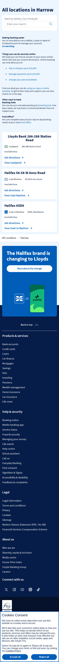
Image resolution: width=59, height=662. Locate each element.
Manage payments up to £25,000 (24, 73)
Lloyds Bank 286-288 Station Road (29, 138)
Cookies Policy (13, 651)
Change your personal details (23, 79)
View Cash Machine (15, 195)
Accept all (15, 657)
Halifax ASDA (14, 205)
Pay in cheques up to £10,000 (22, 68)
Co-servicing (8, 46)
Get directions (14, 157)
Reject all (44, 657)
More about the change (29, 268)
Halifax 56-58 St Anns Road (24, 173)
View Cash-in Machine (16, 228)
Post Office (26, 122)
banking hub (45, 105)
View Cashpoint (13, 162)
